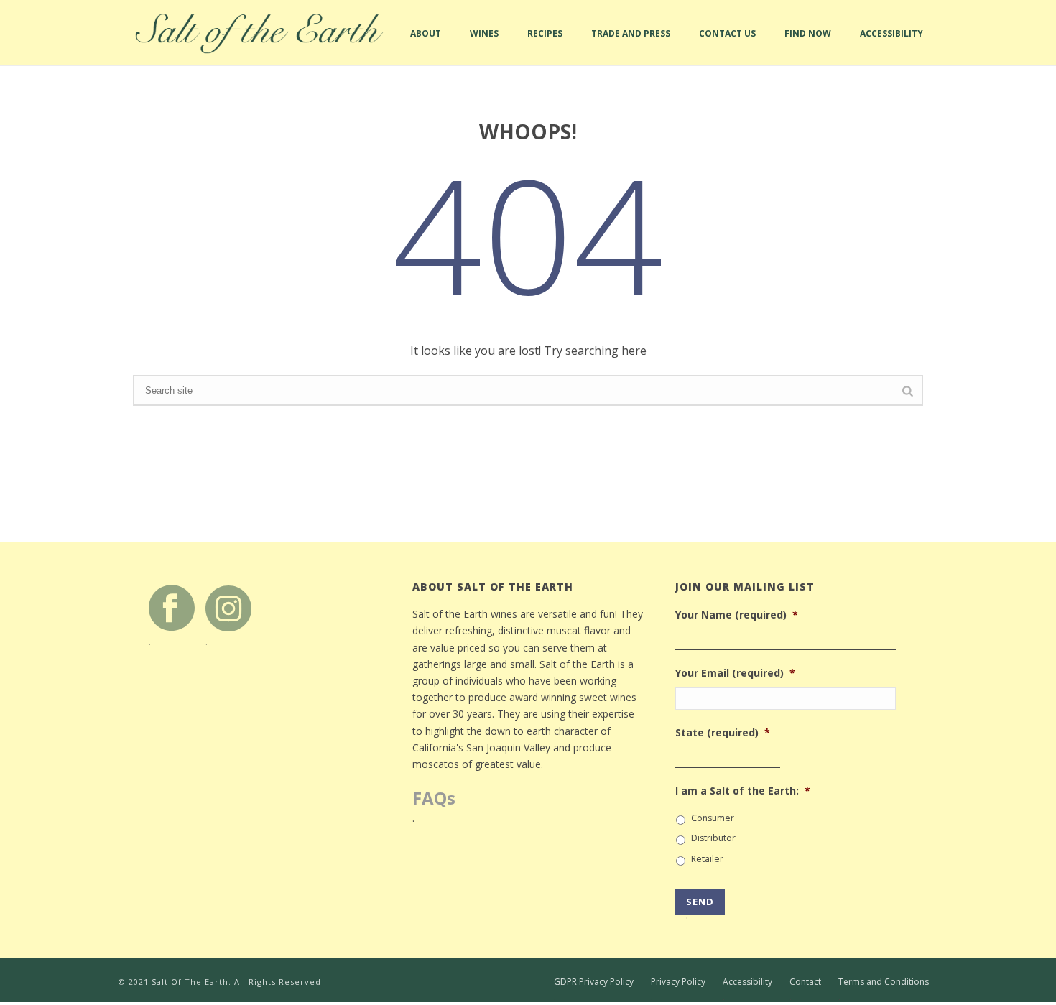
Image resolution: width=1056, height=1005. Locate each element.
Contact (805, 982)
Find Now (807, 46)
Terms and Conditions (883, 982)
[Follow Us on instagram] (228, 607)
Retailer (707, 859)
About (425, 46)
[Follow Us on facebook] (172, 607)
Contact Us (727, 46)
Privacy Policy (678, 982)
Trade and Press (630, 46)
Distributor (713, 838)
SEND (700, 905)
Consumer (712, 818)
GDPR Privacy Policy (594, 982)
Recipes (544, 46)
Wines (484, 46)
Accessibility (891, 46)
